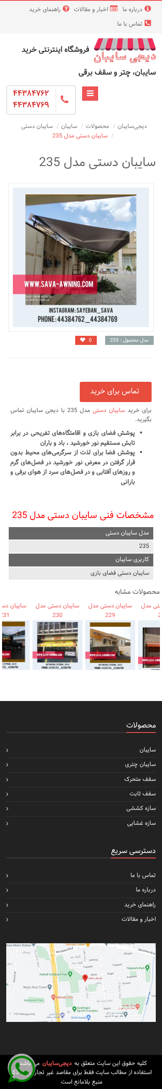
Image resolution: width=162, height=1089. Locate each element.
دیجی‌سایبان (132, 126)
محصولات (97, 126)
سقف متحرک (140, 779)
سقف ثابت (143, 794)
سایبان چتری (140, 764)
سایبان (69, 126)
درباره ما (132, 9)
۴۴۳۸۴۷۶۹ (31, 105)
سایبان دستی (37, 126)
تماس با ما (129, 24)
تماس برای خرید (115, 391)
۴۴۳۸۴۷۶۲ (31, 93)
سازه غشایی (141, 823)
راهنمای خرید (45, 9)
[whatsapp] (21, 1067)
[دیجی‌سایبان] (124, 50)
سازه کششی (141, 808)
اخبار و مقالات (91, 9)
